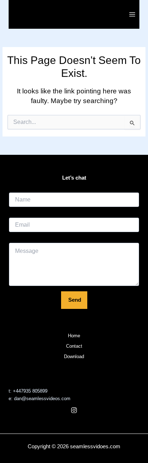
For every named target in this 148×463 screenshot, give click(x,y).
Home (74, 335)
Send (74, 300)
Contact (74, 346)
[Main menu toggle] (132, 14)
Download (74, 356)
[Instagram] (74, 410)
